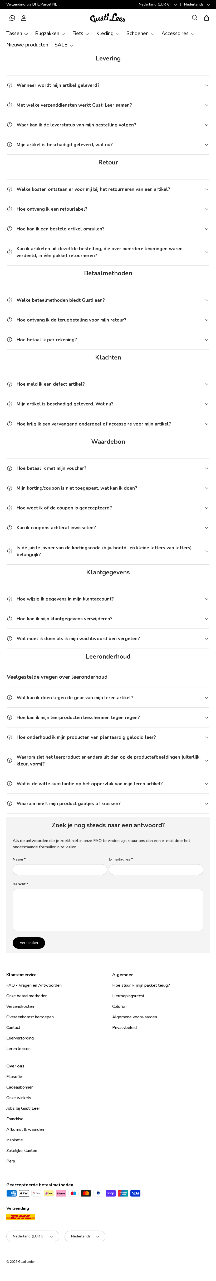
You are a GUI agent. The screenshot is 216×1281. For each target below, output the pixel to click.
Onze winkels (18, 1098)
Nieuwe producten (27, 44)
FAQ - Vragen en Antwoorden (34, 985)
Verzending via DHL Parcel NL (31, 4)
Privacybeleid (124, 1028)
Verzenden (29, 942)
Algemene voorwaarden (134, 1017)
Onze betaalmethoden (26, 996)
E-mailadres (119, 859)
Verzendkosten (20, 1006)
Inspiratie (14, 1140)
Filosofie (14, 1077)
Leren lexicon (18, 1049)
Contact (13, 1028)
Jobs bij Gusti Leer (23, 1108)
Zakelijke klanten (21, 1151)
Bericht (19, 884)
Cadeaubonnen (19, 1087)
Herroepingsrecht (128, 996)
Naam (18, 859)
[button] (12, 18)
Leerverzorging (20, 1038)
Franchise (14, 1119)
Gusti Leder (26, 1262)
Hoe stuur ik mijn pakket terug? (141, 985)
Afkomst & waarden (25, 1129)
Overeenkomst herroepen (30, 1017)
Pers (10, 1161)
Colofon (119, 1006)
